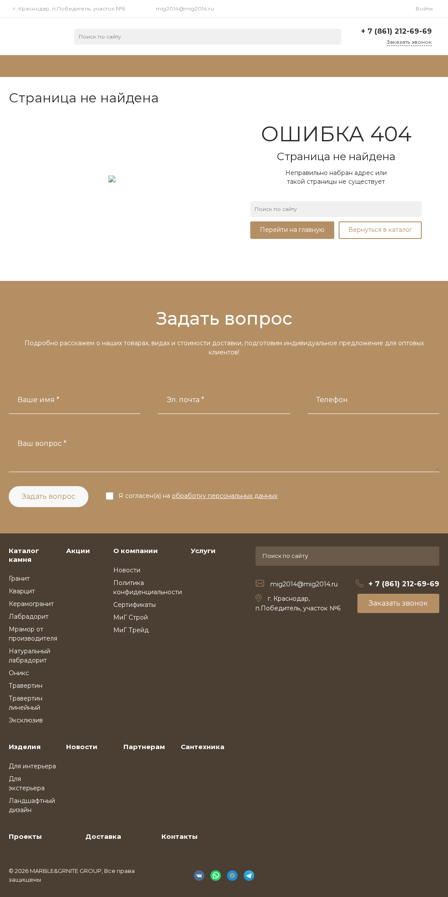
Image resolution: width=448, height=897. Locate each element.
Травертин (25, 686)
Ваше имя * (39, 400)
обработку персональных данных (224, 496)
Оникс (19, 673)
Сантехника (202, 747)
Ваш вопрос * (42, 443)
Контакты (179, 836)
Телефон (332, 400)
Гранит (19, 578)
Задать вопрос (48, 496)
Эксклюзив (26, 720)
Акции (78, 551)
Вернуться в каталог (380, 230)
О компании (135, 551)
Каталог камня (24, 555)
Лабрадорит (29, 616)
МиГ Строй (130, 617)
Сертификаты (134, 605)
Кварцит (22, 591)
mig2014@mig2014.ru (185, 8)
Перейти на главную (292, 230)
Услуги (203, 551)
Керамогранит (31, 604)
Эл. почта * (185, 400)
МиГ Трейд (131, 630)
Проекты (25, 836)
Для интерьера (32, 766)
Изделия (25, 747)
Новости (126, 570)
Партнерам (144, 747)
